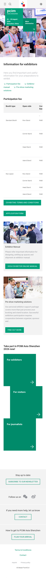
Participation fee (13, 84)
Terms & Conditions (23, 550)
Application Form (14, 213)
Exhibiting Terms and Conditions (22, 203)
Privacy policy (25, 562)
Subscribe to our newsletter (23, 482)
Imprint (14, 562)
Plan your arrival (23, 537)
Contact (23, 517)
